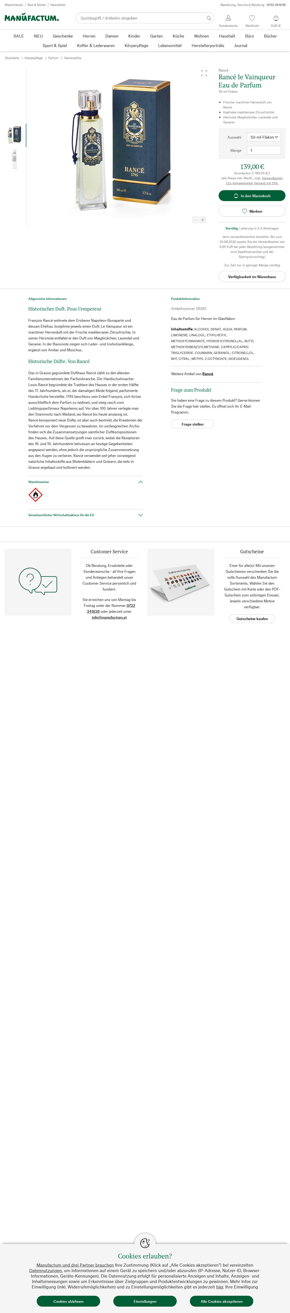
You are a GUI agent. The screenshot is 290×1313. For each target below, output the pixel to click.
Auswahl (234, 137)
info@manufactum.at (109, 617)
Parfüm (53, 58)
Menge (235, 150)
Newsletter (58, 5)
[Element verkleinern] (195, 220)
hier (219, 1286)
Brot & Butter (36, 5)
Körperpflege (34, 58)
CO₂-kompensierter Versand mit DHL (252, 183)
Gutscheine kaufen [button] (252, 618)
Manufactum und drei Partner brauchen (75, 1265)
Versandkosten (272, 178)
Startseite (12, 58)
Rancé (207, 373)
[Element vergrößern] (203, 220)
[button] (204, 73)
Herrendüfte (72, 58)
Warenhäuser (14, 5)
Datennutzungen (45, 1270)
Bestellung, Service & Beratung (253, 5)
